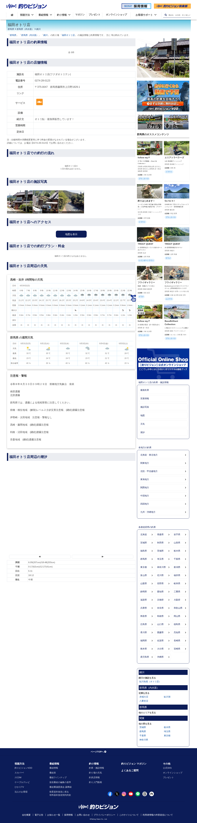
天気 (142, 424)
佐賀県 (160, 640)
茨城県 (160, 551)
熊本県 (143, 648)
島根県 (160, 616)
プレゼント (168, 777)
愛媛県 (160, 632)
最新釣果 (144, 390)
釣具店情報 (94, 777)
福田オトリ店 (68, 35)
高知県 (177, 632)
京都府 (160, 600)
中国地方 (144, 495)
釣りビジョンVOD (23, 768)
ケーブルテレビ (22, 782)
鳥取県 (143, 616)
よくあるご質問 (130, 770)
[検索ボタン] (165, 15)
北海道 (143, 534)
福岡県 (143, 640)
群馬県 (11, 29)
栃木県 (177, 551)
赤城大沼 (143, 697)
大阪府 (177, 600)
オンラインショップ (172, 772)
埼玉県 (160, 559)
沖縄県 (160, 657)
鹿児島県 (144, 657)
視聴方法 (19, 763)
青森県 (160, 534)
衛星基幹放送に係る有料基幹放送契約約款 (60, 793)
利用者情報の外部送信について (158, 815)
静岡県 (143, 591)
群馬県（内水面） (25, 29)
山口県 (160, 624)
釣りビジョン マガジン (134, 763)
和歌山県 (178, 608)
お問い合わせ (83, 815)
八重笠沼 (143, 701)
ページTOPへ (97, 751)
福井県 (177, 575)
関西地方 (144, 487)
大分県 (160, 648)
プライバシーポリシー (104, 815)
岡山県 (177, 616)
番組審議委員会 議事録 (60, 787)
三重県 (177, 591)
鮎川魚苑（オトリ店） (150, 681)
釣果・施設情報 (96, 768)
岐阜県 (177, 583)
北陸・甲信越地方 (149, 471)
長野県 (160, 583)
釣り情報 (94, 763)
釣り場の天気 (95, 772)
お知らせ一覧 (53, 815)
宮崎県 (177, 648)
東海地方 (144, 479)
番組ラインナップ (58, 777)
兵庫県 (143, 608)
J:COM (18, 777)
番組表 (52, 772)
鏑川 (38, 29)
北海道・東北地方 (149, 455)
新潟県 (177, 567)
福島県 (143, 551)
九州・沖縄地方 (147, 512)
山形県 (177, 542)
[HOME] (12, 15)
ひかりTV (19, 787)
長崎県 (177, 640)
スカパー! (19, 772)
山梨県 (143, 583)
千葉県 (177, 559)
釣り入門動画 (95, 782)
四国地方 (144, 504)
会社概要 (26, 815)
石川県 (160, 575)
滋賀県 (143, 600)
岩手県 (177, 534)
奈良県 (160, 608)
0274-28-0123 (42, 80)
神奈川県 (161, 567)
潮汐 (142, 432)
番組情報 (54, 763)
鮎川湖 (167, 697)
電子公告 (39, 815)
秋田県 (160, 542)
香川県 (143, 632)
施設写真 (144, 407)
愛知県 (160, 591)
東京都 (143, 567)
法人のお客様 (21, 792)
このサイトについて (129, 815)
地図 (142, 415)
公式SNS (167, 768)
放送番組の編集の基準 (60, 782)
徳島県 (177, 624)
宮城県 (143, 542)
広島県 (143, 624)
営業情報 (144, 398)
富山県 (143, 575)
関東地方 (144, 463)
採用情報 (68, 815)
